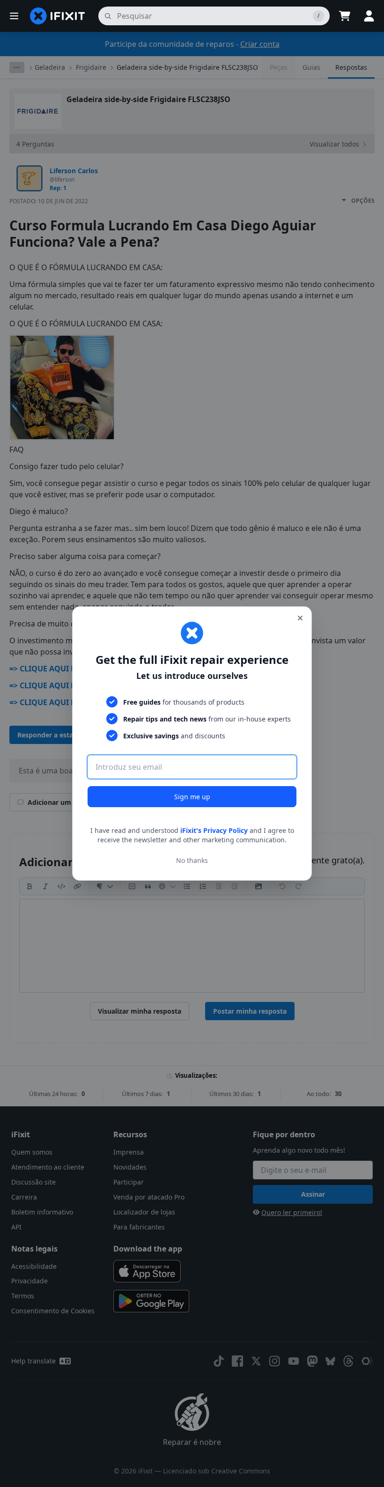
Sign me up (192, 796)
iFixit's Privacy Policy (214, 830)
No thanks (192, 860)
